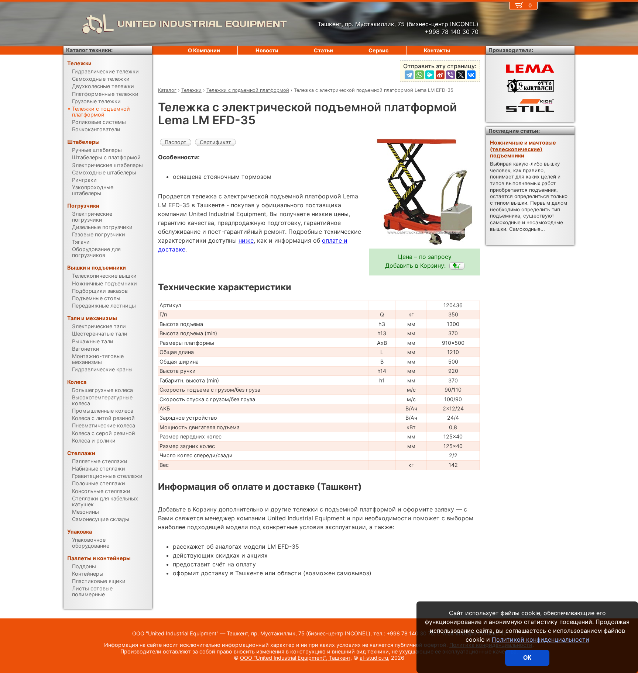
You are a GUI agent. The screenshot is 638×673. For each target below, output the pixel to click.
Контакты (437, 50)
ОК (527, 658)
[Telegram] (409, 74)
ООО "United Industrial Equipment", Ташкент (295, 658)
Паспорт (175, 142)
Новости (266, 50)
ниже (246, 240)
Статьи (323, 50)
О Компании (204, 50)
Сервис (378, 50)
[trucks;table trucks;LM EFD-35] (456, 266)
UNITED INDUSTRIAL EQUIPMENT (202, 24)
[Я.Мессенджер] (429, 74)
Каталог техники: (89, 50)
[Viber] (450, 74)
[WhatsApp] (419, 74)
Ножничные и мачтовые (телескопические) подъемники (523, 149)
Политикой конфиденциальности (540, 639)
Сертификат (215, 142)
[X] (460, 74)
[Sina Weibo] (440, 74)
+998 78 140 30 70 (410, 633)
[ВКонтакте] (471, 74)
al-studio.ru (374, 658)
